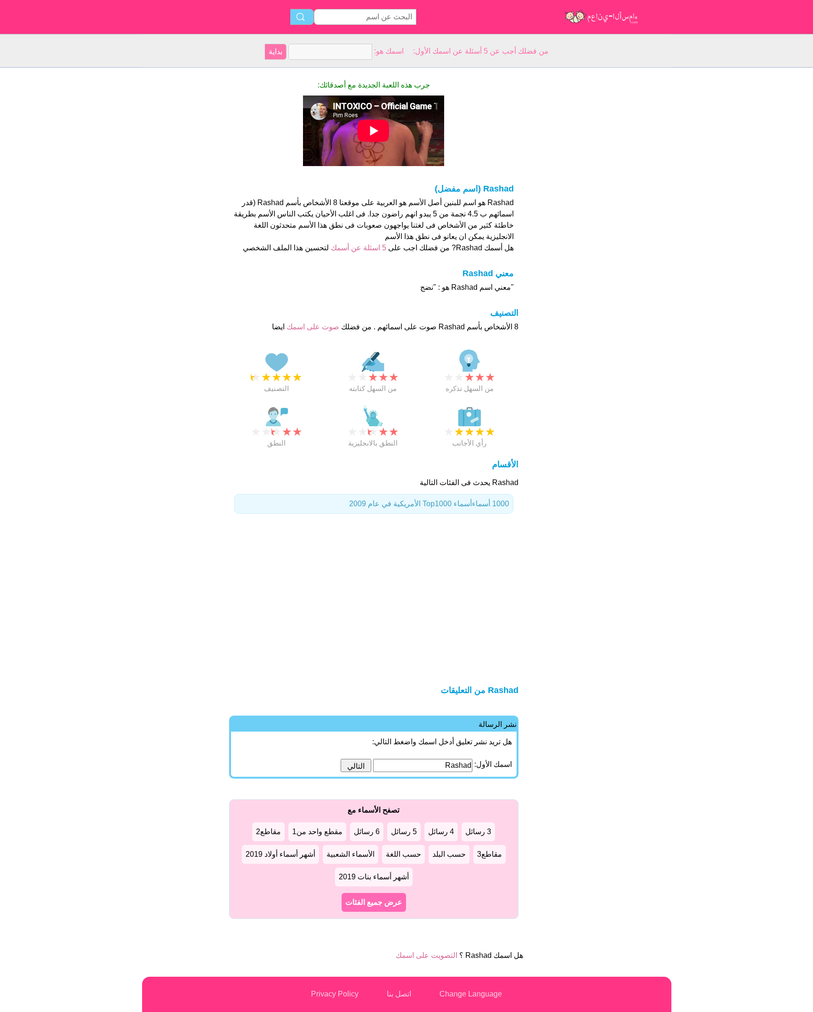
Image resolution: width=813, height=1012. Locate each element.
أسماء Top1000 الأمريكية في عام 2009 (429, 504)
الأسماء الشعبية (351, 854)
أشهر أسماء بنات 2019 (374, 877)
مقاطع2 (268, 832)
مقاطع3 (489, 854)
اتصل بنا (399, 994)
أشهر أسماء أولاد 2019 (280, 854)
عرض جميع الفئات (373, 902)
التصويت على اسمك (426, 955)
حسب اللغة (403, 854)
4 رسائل (441, 832)
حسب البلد (449, 854)
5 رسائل (404, 832)
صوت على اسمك (312, 327)
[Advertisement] (179, 209)
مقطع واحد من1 (317, 832)
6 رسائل (367, 832)
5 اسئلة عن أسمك (357, 248)
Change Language (470, 994)
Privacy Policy (335, 994)
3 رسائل (478, 832)
